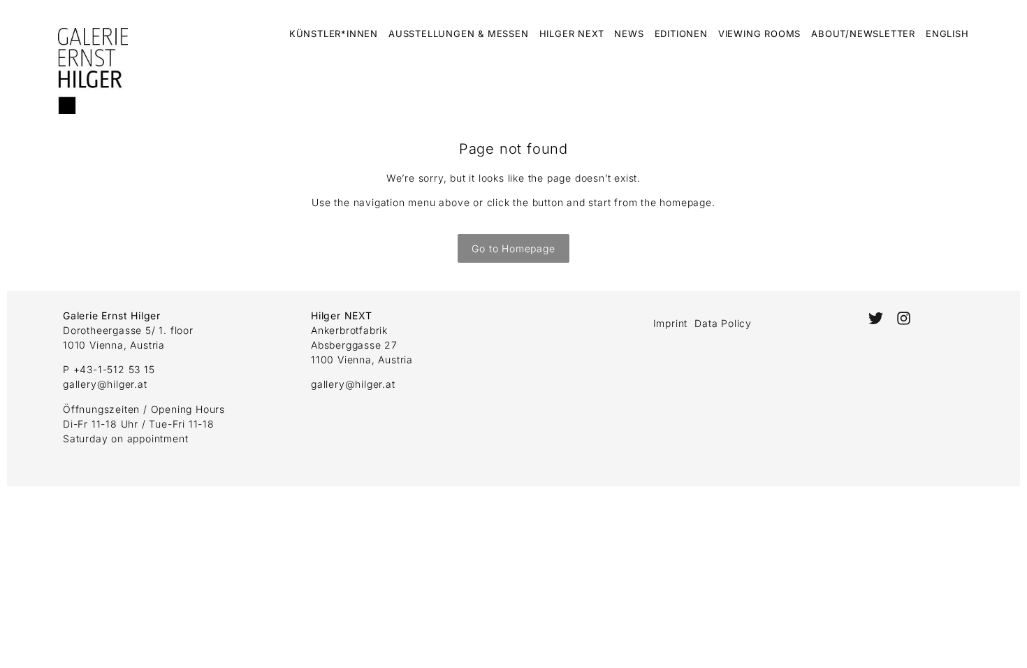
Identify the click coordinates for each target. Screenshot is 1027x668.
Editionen (681, 33)
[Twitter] (875, 318)
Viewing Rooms (759, 33)
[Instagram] (904, 318)
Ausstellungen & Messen (458, 33)
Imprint (670, 323)
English (947, 33)
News (628, 33)
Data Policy (723, 323)
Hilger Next (571, 33)
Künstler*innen (333, 33)
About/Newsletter (863, 33)
